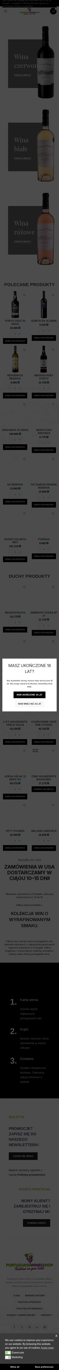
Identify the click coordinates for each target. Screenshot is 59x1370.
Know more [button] (47, 1347)
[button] (8, 1352)
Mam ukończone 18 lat (29, 695)
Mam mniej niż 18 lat (29, 704)
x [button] (56, 1335)
